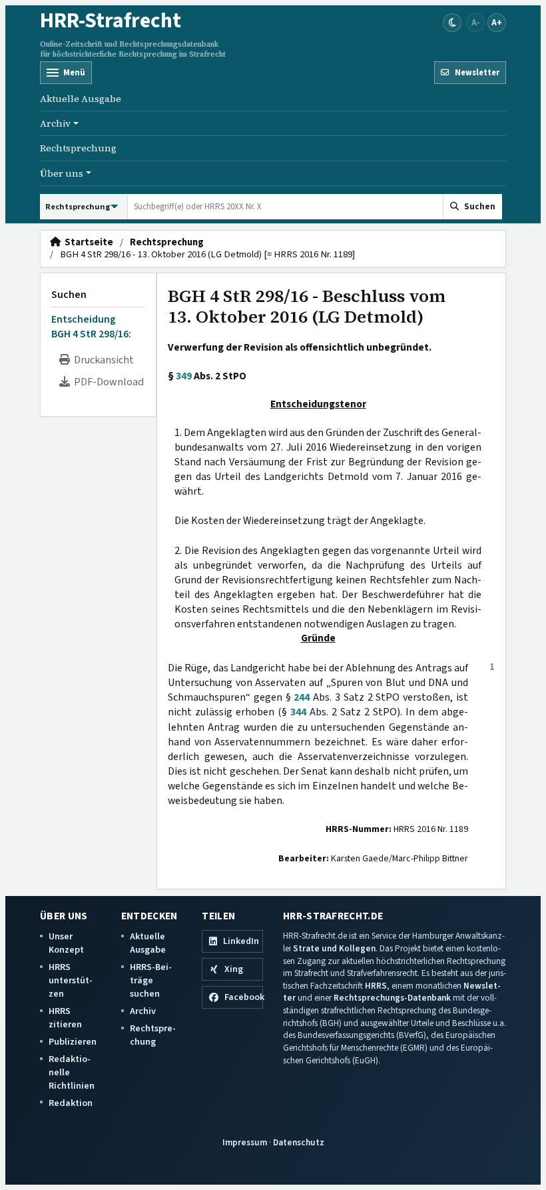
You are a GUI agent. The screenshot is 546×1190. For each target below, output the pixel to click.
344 (298, 712)
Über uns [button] (61, 173)
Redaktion (71, 1103)
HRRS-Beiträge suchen (151, 980)
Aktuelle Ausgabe (80, 98)
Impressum (244, 1142)
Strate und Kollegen (334, 948)
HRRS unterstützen (71, 980)
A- (475, 22)
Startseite (87, 243)
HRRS (376, 985)
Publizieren (73, 1042)
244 (302, 697)
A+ (496, 22)
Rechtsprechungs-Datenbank (392, 997)
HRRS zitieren (65, 1017)
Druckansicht (102, 360)
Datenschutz (298, 1142)
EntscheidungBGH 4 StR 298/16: (91, 326)
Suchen (69, 294)
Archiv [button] (55, 123)
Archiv (143, 1011)
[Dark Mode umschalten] (452, 22)
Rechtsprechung (78, 148)
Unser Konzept (66, 943)
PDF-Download (107, 382)
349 (184, 376)
